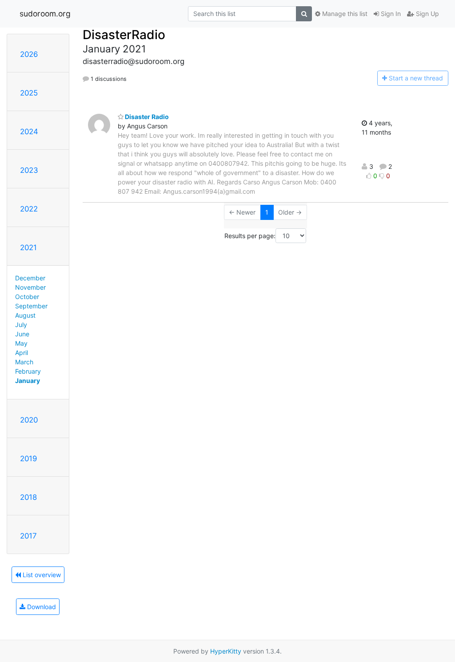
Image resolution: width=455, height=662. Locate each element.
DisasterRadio (124, 34)
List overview (41, 574)
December (30, 278)
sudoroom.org (45, 13)
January (27, 380)
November (30, 287)
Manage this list (343, 13)
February (28, 371)
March (24, 362)
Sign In (390, 13)
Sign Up (426, 13)
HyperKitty (225, 651)
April (21, 352)
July (21, 324)
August (25, 315)
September (31, 306)
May (21, 343)
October (27, 296)
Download (40, 606)
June (22, 334)
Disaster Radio (146, 116)
